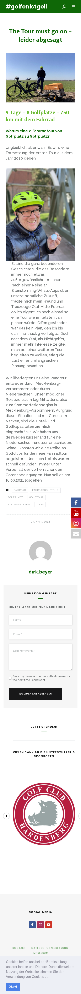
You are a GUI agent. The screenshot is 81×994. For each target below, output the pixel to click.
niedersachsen (19, 504)
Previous (6, 816)
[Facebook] (32, 924)
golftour (36, 497)
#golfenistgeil (25, 6)
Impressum (40, 953)
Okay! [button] (13, 986)
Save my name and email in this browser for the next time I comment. (41, 678)
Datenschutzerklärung (50, 948)
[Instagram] (40, 924)
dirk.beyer (40, 572)
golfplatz (15, 497)
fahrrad (20, 490)
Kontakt (19, 948)
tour (40, 504)
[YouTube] (48, 924)
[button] (50, 977)
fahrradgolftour (45, 490)
